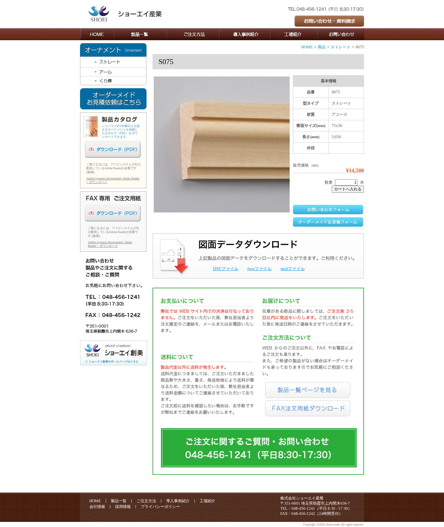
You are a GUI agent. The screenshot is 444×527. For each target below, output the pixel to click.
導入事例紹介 (178, 501)
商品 (322, 47)
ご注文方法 (146, 501)
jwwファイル (259, 269)
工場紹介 (207, 501)
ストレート (340, 47)
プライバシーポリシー (160, 506)
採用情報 (123, 506)
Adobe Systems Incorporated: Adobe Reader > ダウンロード (110, 244)
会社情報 (97, 506)
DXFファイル (225, 269)
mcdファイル (293, 269)
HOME (307, 47)
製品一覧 (119, 501)
